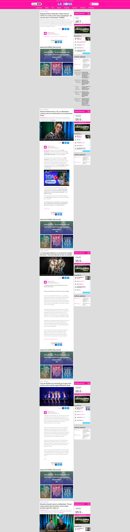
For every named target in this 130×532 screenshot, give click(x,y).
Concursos (74, 7)
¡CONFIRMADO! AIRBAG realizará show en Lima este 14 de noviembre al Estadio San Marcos (86, 65)
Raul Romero (46, 339)
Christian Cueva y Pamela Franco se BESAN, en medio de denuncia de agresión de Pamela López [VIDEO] (85, 82)
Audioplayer (53, 120)
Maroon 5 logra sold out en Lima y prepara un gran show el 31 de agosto (86, 435)
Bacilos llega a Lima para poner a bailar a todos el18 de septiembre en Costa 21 (86, 158)
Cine (53, 7)
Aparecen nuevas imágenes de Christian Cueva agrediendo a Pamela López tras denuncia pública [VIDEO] (86, 94)
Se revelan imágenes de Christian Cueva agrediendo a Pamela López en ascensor (86, 88)
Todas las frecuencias (82, 24)
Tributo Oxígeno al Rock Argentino (86, 162)
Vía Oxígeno (85, 305)
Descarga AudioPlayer (65, 0)
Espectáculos (39, 7)
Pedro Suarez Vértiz (54, 36)
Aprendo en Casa (58, 0)
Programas (82, 7)
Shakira (45, 458)
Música (46, 7)
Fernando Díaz (43, 117)
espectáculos (61, 36)
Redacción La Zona (50, 32)
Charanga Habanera (53, 339)
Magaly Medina (47, 36)
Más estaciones (71, 0)
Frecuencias (91, 7)
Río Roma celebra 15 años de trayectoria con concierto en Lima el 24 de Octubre (86, 60)
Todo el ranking (86, 53)
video (66, 36)
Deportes (59, 7)
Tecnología (66, 7)
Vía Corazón (85, 62)
